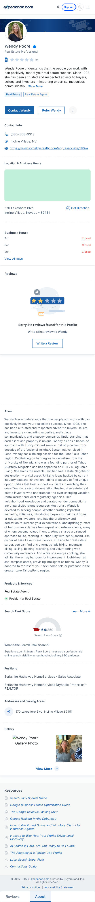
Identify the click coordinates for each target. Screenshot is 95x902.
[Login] (58, 7)
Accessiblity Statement (59, 887)
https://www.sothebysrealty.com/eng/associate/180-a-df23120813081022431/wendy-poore (50, 148)
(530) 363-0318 (22, 134)
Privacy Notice (30, 887)
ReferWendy (51, 110)
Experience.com (40, 879)
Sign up (68, 7)
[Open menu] (87, 7)
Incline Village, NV (23, 141)
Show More (35, 86)
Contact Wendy (19, 110)
